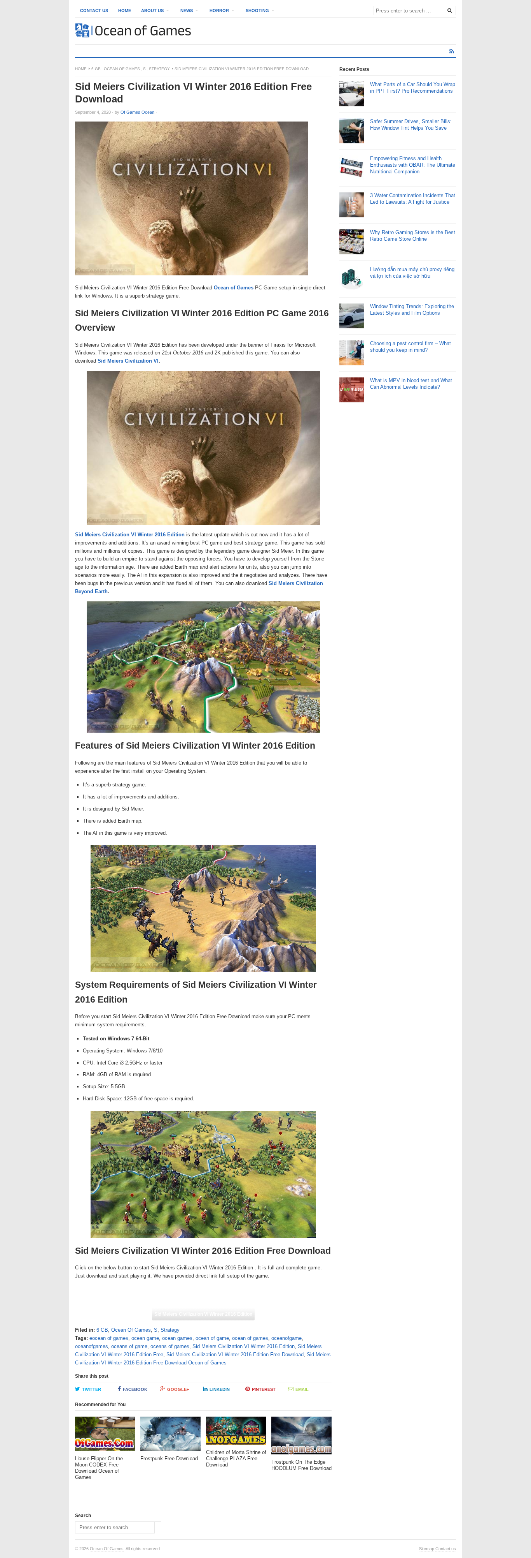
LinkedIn (220, 1389)
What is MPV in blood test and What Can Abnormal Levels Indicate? (411, 383)
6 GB (96, 69)
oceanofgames (91, 1346)
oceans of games (169, 1346)
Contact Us (94, 10)
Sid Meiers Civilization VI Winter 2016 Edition (130, 535)
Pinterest (264, 1389)
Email (302, 1389)
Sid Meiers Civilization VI (128, 361)
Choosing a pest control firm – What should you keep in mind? (410, 346)
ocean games (177, 1338)
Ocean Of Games (122, 69)
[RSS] (451, 51)
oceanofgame (286, 1338)
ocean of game (212, 1338)
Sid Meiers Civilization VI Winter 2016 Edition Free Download (235, 1354)
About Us (152, 10)
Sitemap (426, 1548)
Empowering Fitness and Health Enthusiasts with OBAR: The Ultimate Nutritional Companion (412, 164)
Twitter (91, 1389)
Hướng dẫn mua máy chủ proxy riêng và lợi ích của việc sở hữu (412, 272)
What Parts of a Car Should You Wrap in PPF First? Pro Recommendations (412, 87)
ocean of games (250, 1338)
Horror (219, 10)
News (186, 10)
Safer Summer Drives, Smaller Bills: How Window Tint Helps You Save (411, 124)
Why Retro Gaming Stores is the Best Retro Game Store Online (412, 235)
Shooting (257, 10)
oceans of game (129, 1346)
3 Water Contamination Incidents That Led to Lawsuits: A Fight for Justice (412, 198)
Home (124, 10)
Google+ (178, 1389)
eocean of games (108, 1338)
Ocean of (224, 288)
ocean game (145, 1338)
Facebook (135, 1389)
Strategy (159, 69)
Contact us (445, 1548)
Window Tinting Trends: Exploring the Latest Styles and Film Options (412, 309)
